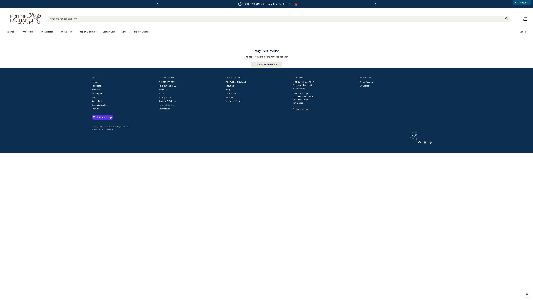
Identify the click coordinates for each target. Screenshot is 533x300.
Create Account (366, 82)
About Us (163, 89)
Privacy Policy (165, 97)
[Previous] (157, 4)
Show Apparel (98, 93)
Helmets (95, 82)
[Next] (376, 4)
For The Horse (47, 31)
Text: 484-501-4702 (167, 85)
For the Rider (27, 31)
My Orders (364, 85)
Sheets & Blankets (100, 105)
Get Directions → (300, 109)
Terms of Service (166, 105)
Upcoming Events (233, 101)
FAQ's (161, 93)
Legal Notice (164, 108)
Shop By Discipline (88, 31)
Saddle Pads (97, 101)
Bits (93, 97)
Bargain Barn (109, 31)
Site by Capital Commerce (102, 129)
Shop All (95, 108)
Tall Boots (96, 85)
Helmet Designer (142, 31)
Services (126, 31)
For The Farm (66, 31)
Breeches (96, 89)
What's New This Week (236, 82)
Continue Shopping (266, 64)
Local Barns (231, 93)
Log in (523, 31)
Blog (228, 89)
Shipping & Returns (167, 101)
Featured (10, 31)
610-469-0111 (299, 88)
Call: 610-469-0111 (167, 82)
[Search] (506, 19)
